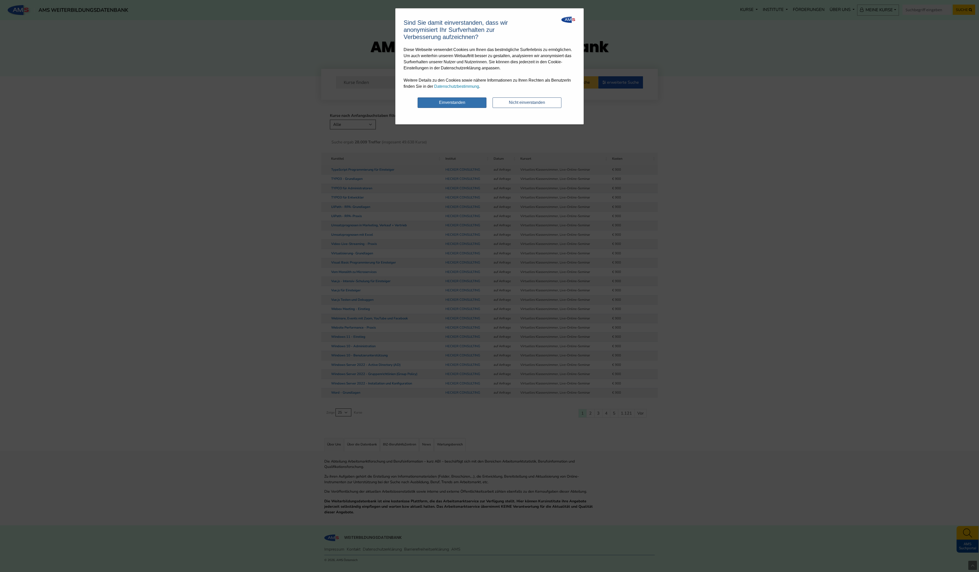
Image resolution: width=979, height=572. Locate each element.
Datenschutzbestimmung (456, 86)
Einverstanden (452, 102)
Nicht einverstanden (527, 102)
